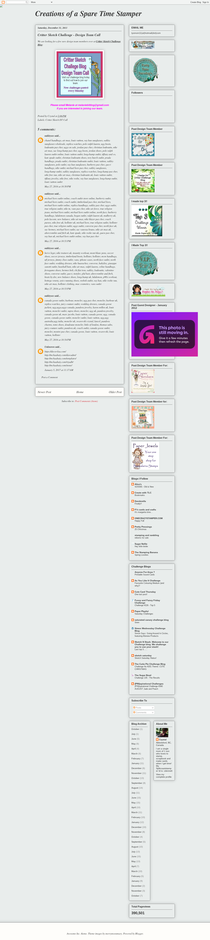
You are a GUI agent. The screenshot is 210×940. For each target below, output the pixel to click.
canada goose (95, 314)
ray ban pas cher (91, 236)
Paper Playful (142, 611)
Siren (137, 622)
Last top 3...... (141, 649)
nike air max (64, 174)
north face (102, 212)
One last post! (141, 594)
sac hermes (50, 229)
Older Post (115, 392)
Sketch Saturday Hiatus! (146, 658)
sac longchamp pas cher (65, 150)
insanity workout (81, 252)
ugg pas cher (89, 300)
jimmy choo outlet (64, 259)
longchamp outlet (92, 154)
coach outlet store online (83, 198)
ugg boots (106, 143)
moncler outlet (59, 310)
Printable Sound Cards (145, 574)
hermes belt (67, 270)
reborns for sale (142, 538)
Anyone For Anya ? (145, 572)
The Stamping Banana (146, 552)
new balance (63, 219)
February (135, 758)
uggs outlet (110, 205)
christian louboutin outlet (80, 161)
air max (66, 140)
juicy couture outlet (70, 303)
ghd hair (86, 273)
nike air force (92, 208)
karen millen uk (100, 307)
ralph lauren (92, 266)
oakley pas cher (96, 205)
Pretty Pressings (143, 527)
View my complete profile (164, 775)
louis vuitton (77, 140)
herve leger (50, 252)
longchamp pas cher (107, 171)
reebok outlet (86, 280)
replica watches (73, 143)
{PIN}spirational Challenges (149, 683)
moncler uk (69, 321)
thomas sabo (106, 324)
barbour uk (111, 300)
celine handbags (107, 266)
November (136, 773)
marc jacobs (68, 314)
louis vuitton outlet (74, 154)
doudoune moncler (74, 324)
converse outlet (58, 273)
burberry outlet (103, 198)
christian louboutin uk (82, 174)
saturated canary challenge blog (152, 620)
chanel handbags (53, 140)
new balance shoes (67, 276)
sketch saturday (143, 655)
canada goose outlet (54, 300)
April (133, 748)
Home (80, 392)
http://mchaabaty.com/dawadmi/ (60, 355)
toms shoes (58, 324)
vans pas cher (78, 208)
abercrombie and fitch (102, 273)
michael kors (104, 201)
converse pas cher (93, 225)
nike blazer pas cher (94, 219)
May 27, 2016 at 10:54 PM (58, 339)
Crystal (162, 739)
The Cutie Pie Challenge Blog (150, 664)
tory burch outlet (96, 157)
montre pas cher (61, 331)
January (135, 763)
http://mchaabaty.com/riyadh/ (59, 361)
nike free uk (57, 222)
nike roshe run (110, 280)
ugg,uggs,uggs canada (63, 307)
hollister (87, 256)
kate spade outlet (53, 157)
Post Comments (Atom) (86, 401)
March (134, 753)
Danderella (140, 501)
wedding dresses (64, 263)
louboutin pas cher (54, 147)
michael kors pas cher (77, 167)
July (133, 734)
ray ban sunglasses (93, 140)
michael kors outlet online (57, 198)
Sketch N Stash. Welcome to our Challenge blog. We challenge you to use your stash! (151, 644)
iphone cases (86, 259)
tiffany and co (108, 154)
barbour (69, 300)
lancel (97, 321)
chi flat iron (80, 270)
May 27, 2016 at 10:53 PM (58, 288)
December (136, 768)
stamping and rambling (147, 535)
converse (93, 263)
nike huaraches (80, 263)
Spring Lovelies (141, 555)
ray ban (97, 280)
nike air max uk (103, 229)
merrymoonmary (113, 933)
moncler (78, 300)
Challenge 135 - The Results (147, 678)
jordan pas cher (84, 147)
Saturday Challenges (144, 614)
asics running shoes (69, 280)
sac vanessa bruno (85, 229)
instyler (76, 273)
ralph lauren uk (94, 215)
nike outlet (60, 167)
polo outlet (61, 164)
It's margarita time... (144, 512)
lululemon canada (64, 215)
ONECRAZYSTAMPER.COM (149, 518)
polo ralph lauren (91, 143)
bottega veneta (52, 280)
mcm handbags (108, 256)
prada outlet (61, 161)
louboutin (99, 270)
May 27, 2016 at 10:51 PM (58, 241)
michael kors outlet (54, 201)
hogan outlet (80, 215)
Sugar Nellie (141, 544)
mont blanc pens (98, 252)
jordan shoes (95, 150)
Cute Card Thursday (145, 592)
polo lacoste (50, 219)
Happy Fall (139, 521)
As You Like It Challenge (147, 580)
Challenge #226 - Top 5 (145, 605)
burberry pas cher (95, 164)
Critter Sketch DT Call (56, 119)
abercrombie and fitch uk (57, 232)
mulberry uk (109, 215)
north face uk (110, 225)
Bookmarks (140, 495)
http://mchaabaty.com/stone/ (58, 365)
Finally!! (138, 504)
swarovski (103, 331)
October (135, 729)
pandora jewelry (84, 307)
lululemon (97, 276)
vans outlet (96, 283)
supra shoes (73, 310)
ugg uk (92, 310)
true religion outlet (54, 208)
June (133, 739)
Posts (138, 707)
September (136, 783)
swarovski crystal (84, 321)
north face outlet (101, 259)
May (133, 743)
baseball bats (64, 266)
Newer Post (44, 392)
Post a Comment (50, 377)
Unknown (50, 346)
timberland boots (74, 256)
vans (76, 259)
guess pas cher (107, 232)
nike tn (67, 208)
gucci (69, 273)
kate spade (75, 232)
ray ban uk (50, 236)
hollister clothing (66, 283)
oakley (90, 270)
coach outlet (70, 201)
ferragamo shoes (53, 270)
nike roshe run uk (90, 232)
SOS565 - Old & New (144, 487)
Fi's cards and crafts (145, 509)
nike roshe (74, 178)
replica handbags (79, 205)
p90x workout (110, 276)
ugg (105, 314)
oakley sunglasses (97, 167)
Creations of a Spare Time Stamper (88, 13)
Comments (140, 712)
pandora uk (70, 328)
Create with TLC (143, 492)
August (134, 788)
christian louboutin (103, 147)
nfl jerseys (49, 259)
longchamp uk (84, 276)
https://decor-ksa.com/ (55, 351)
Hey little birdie (141, 546)
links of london (91, 324)
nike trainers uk (63, 252)
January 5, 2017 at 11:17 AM (59, 369)
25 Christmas (141, 529)
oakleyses (49, 135)
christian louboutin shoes (74, 157)
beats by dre (50, 276)
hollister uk (70, 222)
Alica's (138, 484)
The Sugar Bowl (143, 675)
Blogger (139, 933)
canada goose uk (53, 314)
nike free (64, 178)
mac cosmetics (82, 283)
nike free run (51, 174)
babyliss (103, 263)
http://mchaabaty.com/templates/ (60, 358)
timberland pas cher (87, 201)
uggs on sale (70, 147)
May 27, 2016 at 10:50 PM (58, 186)
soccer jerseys (58, 256)
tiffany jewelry (51, 178)
